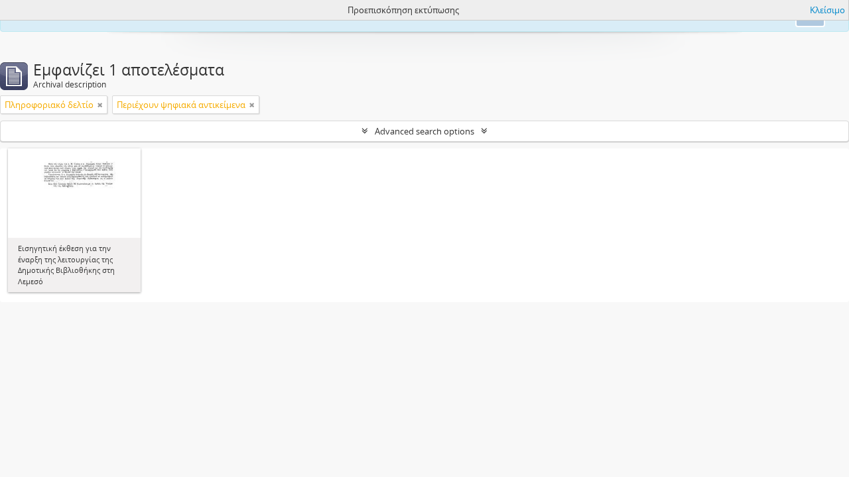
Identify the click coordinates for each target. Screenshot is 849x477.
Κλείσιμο (827, 10)
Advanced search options (424, 131)
